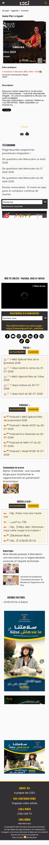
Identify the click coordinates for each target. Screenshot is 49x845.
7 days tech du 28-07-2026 (26, 393)
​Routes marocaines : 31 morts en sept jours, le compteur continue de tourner (24, 191)
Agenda (15, 10)
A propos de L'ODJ (24, 792)
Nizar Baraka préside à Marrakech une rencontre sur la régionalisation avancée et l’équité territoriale (24, 558)
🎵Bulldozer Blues (20, 535)
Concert (24, 10)
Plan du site (17, 837)
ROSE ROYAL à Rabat (16, 602)
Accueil (5, 10)
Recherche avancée (12, 206)
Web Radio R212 (24, 823)
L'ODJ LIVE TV (24, 813)
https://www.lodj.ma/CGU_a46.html (24, 328)
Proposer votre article (24, 803)
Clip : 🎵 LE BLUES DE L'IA (23, 540)
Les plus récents (17, 352)
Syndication (32, 837)
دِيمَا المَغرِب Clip (18, 521)
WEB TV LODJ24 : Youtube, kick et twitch (24, 278)
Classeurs (33, 352)
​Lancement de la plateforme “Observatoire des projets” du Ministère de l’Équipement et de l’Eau (32, 581)
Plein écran (39, 286)
